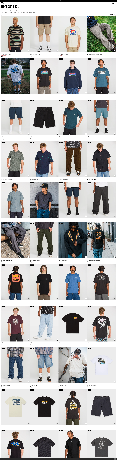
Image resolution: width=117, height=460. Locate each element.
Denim (21, 12)
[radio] (2, 52)
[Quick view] (28, 50)
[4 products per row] (113, 14)
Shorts (11, 12)
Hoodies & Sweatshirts (29, 12)
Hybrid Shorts (15, 12)
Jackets (34, 12)
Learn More (112, 458)
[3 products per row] (111, 14)
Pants (18, 12)
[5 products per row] (114, 14)
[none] (15, 52)
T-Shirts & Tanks (6, 12)
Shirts (24, 12)
